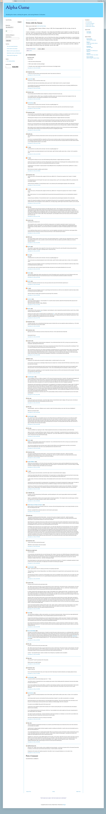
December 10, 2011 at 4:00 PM (34, 284)
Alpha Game (17, 8)
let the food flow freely (41, 26)
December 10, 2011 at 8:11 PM (34, 394)
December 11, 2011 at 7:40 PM (34, 689)
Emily (28, 254)
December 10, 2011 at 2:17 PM (34, 216)
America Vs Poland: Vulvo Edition (92, 54)
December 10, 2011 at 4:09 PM (34, 295)
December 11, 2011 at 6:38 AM (34, 500)
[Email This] (38, 49)
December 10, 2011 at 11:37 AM (34, 143)
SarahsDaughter (30, 376)
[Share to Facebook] (42, 49)
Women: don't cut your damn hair (13, 50)
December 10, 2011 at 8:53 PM (34, 424)
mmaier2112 (30, 78)
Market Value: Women (90, 26)
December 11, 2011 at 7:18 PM (34, 673)
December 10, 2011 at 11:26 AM (34, 88)
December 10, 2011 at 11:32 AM (34, 108)
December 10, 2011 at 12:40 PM (34, 185)
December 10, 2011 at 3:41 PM (34, 269)
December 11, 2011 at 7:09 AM (34, 536)
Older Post (78, 791)
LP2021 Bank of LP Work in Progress (35, 504)
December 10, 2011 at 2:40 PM (34, 233)
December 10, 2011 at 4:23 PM (34, 304)
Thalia (28, 612)
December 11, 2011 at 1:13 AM (34, 467)
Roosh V (88, 42)
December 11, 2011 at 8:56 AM (34, 563)
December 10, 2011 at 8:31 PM (34, 402)
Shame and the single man (12, 55)
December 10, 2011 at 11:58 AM (34, 170)
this (40, 311)
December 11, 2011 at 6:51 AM (34, 511)
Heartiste (88, 53)
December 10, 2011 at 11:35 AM (34, 130)
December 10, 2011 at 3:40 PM (34, 251)
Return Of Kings (90, 56)
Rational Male (89, 38)
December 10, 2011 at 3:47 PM (34, 277)
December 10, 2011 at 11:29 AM (34, 99)
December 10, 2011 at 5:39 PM (34, 326)
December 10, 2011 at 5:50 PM (34, 336)
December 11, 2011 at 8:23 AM (34, 546)
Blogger (64, 804)
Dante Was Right (90, 47)
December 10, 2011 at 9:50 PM (34, 436)
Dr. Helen (88, 49)
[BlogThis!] (40, 49)
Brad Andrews (30, 102)
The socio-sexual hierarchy (12, 46)
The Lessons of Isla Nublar (91, 40)
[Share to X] (41, 49)
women (30, 50)
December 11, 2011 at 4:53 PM (34, 640)
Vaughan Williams (31, 461)
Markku (29, 246)
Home (53, 791)
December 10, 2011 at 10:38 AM (34, 68)
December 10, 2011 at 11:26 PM (34, 448)
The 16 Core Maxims (90, 23)
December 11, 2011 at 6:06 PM (34, 663)
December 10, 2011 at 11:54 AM (34, 154)
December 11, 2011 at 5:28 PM (34, 654)
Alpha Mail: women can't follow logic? (14, 53)
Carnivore (29, 299)
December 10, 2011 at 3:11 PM (34, 242)
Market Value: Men (89, 24)
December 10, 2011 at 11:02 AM (34, 75)
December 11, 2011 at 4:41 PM (34, 626)
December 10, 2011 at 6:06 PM (34, 354)
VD (28, 147)
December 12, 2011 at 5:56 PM (34, 742)
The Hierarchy (89, 21)
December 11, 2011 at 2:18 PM (34, 608)
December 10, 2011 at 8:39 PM (34, 412)
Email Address (8, 36)
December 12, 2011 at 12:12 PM (34, 719)
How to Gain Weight (31, 630)
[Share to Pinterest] (44, 49)
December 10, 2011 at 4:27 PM (34, 317)
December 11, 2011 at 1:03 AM (34, 457)
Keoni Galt (89, 46)
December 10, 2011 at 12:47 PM (34, 203)
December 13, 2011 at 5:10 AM (34, 752)
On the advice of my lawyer (12, 48)
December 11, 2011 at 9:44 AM (34, 578)
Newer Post (28, 791)
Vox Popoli (89, 31)
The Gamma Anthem (11, 61)
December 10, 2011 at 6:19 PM (34, 372)
